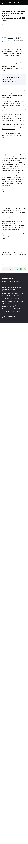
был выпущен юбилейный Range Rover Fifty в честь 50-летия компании (14, 127)
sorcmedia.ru (16, 311)
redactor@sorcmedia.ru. (15, 308)
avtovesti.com (18, 60)
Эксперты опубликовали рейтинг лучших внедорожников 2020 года (12, 79)
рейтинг (4, 264)
